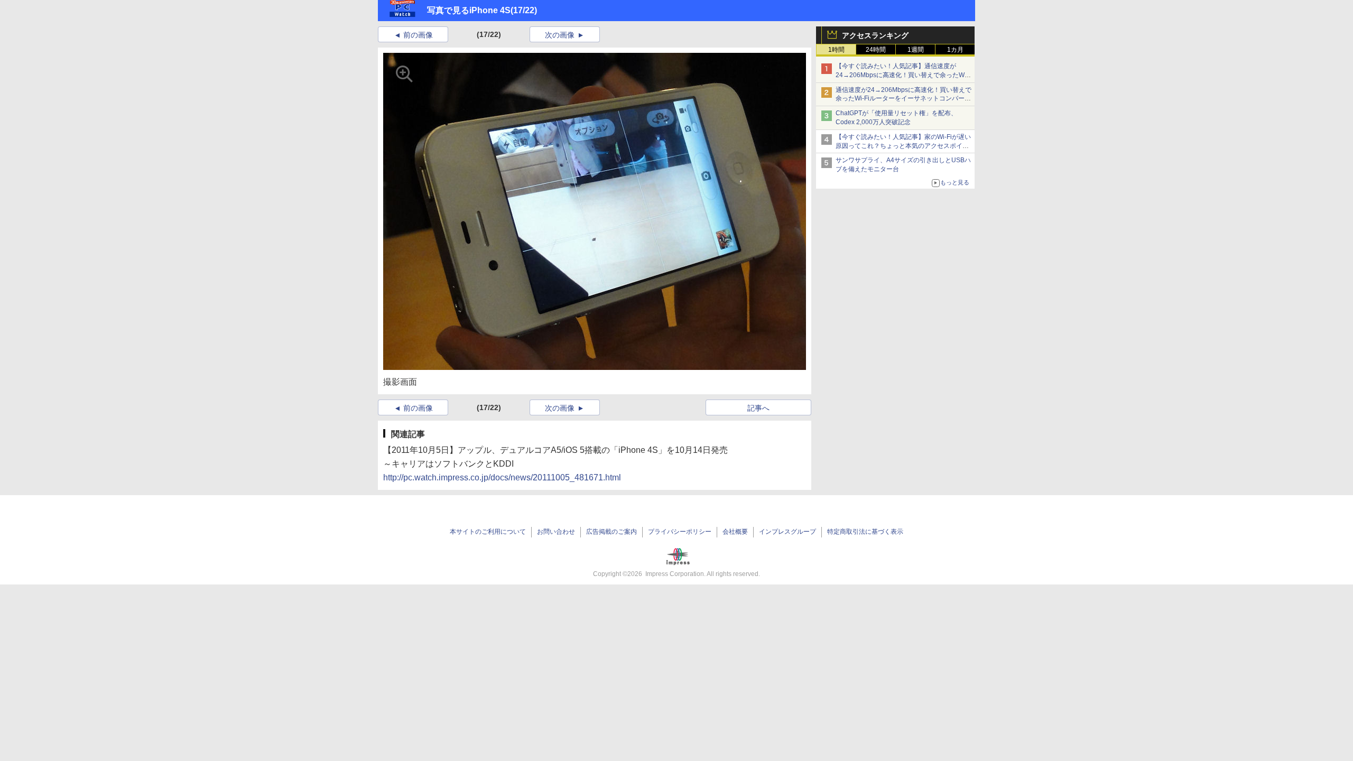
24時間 (876, 49)
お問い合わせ (556, 531)
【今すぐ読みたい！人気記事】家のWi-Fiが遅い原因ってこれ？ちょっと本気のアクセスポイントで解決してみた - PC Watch (903, 146)
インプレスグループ (787, 531)
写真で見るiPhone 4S (469, 10)
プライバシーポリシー (679, 531)
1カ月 (955, 49)
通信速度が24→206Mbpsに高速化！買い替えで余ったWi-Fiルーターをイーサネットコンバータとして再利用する (903, 99)
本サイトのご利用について (488, 531)
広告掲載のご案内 (611, 531)
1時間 (836, 49)
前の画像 (418, 35)
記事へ (758, 408)
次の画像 (559, 35)
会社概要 (735, 531)
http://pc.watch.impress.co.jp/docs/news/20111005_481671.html (502, 477)
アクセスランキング (875, 35)
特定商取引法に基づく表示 (865, 531)
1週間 (915, 49)
